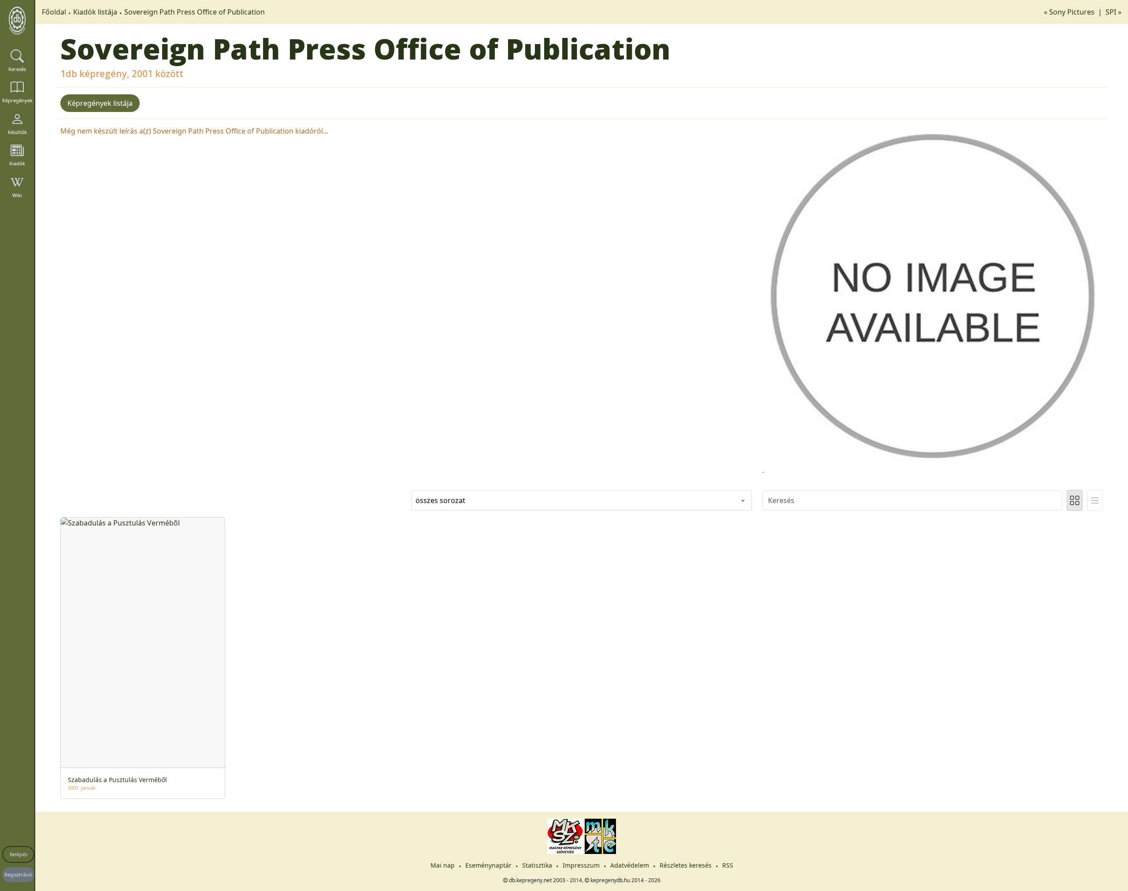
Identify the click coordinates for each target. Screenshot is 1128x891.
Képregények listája (100, 103)
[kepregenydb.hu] (17, 21)
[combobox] (582, 500)
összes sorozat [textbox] (440, 500)
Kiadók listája (95, 12)
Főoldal (54, 12)
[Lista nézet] (1095, 500)
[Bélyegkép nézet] (1075, 500)
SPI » (1113, 12)
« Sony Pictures (1070, 12)
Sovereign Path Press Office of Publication (194, 12)
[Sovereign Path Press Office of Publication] (932, 295)
